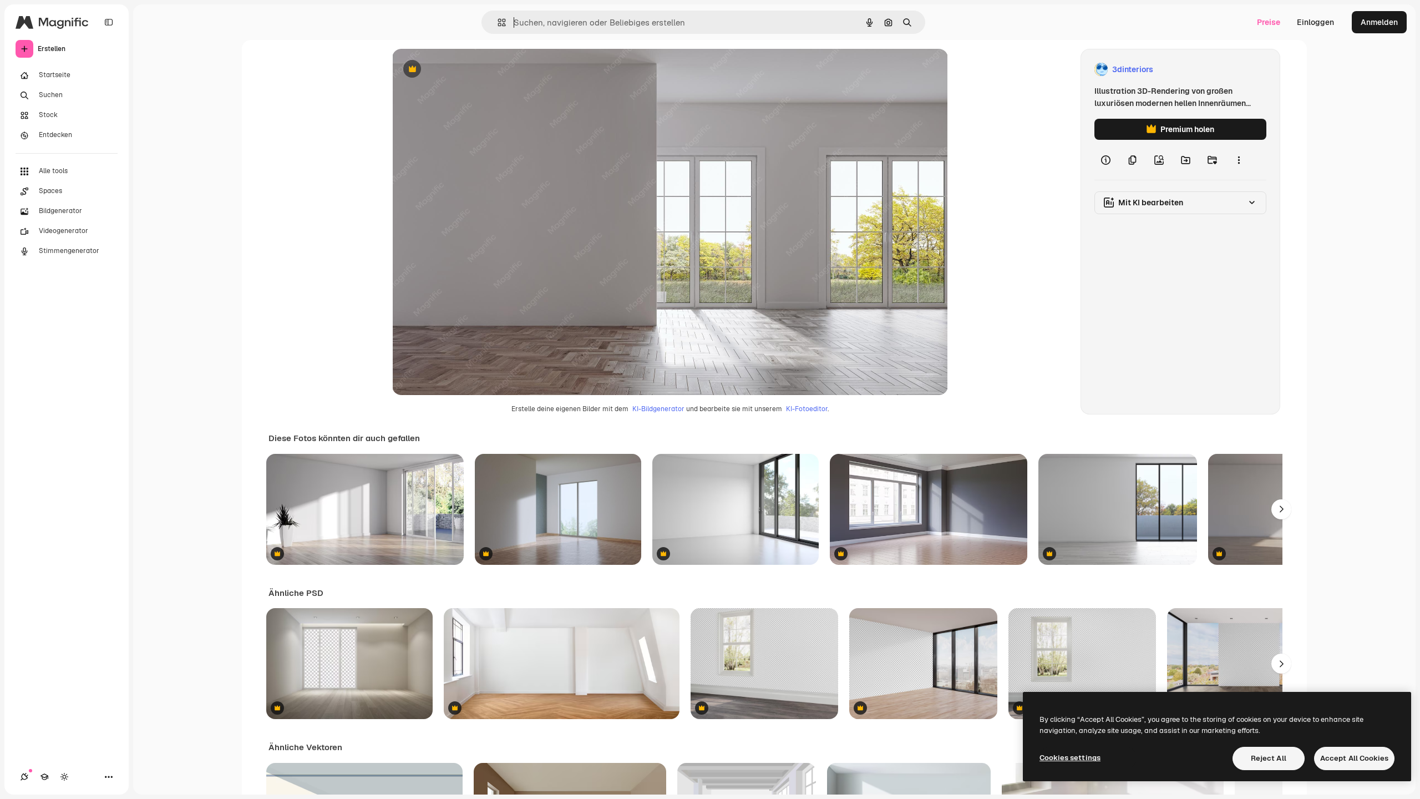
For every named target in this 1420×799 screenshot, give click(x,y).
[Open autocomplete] (497, 22)
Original (463, 69)
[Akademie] (44, 777)
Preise (1268, 22)
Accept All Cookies (1354, 758)
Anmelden (1379, 22)
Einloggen (1315, 22)
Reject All (1268, 758)
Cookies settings (1069, 757)
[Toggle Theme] (64, 777)
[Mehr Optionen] (1239, 160)
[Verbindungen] (24, 777)
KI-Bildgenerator (658, 408)
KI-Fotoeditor (807, 408)
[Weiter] (1281, 509)
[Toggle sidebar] (109, 22)
